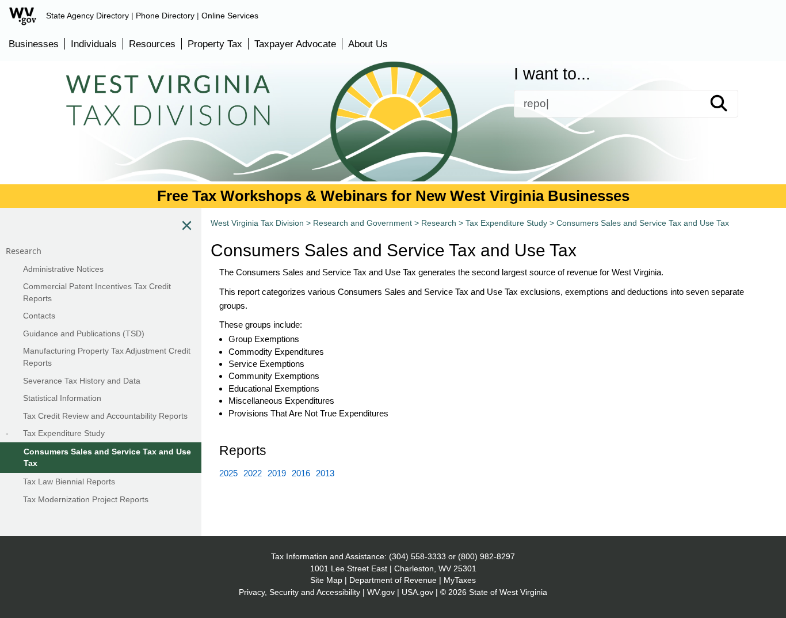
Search (729, 103)
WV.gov (381, 592)
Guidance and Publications (269, 130)
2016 (301, 473)
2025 (228, 473)
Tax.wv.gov (674, 130)
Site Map (326, 580)
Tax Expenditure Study (506, 223)
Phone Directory (165, 15)
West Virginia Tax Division (257, 223)
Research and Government (362, 223)
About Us (368, 44)
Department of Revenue (393, 580)
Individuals (94, 44)
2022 (252, 473)
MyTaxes (460, 580)
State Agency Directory (87, 15)
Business (422, 130)
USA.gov (417, 592)
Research (438, 223)
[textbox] (626, 103)
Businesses (34, 44)
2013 (325, 473)
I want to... (552, 74)
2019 (277, 473)
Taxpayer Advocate (295, 44)
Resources (152, 44)
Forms (121, 130)
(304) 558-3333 (417, 556)
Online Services (229, 15)
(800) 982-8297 (486, 556)
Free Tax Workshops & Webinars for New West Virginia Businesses (393, 196)
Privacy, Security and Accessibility (299, 592)
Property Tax (215, 44)
